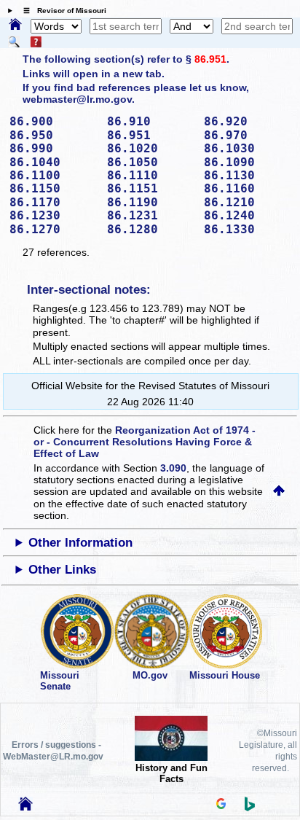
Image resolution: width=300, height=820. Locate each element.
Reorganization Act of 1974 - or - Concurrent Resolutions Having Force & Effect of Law (144, 441)
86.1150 (53, 188)
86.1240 (247, 215)
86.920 (247, 121)
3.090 (173, 468)
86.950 (53, 135)
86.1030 (247, 148)
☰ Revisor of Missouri (61, 11)
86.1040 (53, 162)
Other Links (62, 570)
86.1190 (150, 202)
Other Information (80, 543)
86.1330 (247, 229)
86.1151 (150, 188)
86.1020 (150, 148)
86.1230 (53, 215)
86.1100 (53, 175)
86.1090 (247, 162)
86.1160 (247, 188)
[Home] (15, 25)
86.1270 (53, 229)
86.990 (53, 148)
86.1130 (247, 175)
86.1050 (150, 162)
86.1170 (53, 202)
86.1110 (150, 175)
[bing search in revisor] (250, 807)
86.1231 (150, 215)
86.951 (210, 59)
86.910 (150, 121)
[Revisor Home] (25, 807)
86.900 (53, 121)
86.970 (247, 135)
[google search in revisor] (221, 805)
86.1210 (247, 202)
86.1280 (150, 229)
